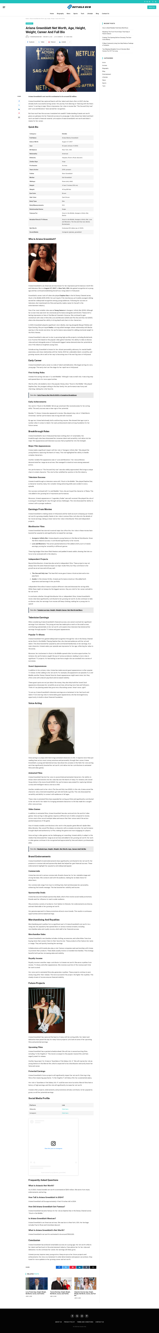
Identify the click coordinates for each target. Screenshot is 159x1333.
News (68, 13)
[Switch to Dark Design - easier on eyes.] (153, 1)
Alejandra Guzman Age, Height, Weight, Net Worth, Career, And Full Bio (85, 1293)
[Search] (155, 1)
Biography (60, 13)
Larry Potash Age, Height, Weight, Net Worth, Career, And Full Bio (36, 1292)
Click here (65, 1109)
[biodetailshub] (79, 7)
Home (52, 13)
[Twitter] (19, 105)
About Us (152, 7)
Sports (75, 13)
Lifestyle (90, 13)
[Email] (19, 117)
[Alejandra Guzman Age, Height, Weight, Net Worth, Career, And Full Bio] (85, 1283)
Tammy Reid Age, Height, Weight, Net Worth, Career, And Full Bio (60, 1292)
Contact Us (105, 13)
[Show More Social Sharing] (69, 42)
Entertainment (106, 74)
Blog (97, 13)
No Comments (59, 36)
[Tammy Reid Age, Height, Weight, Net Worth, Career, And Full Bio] (61, 1283)
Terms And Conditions (85, 1322)
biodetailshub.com (36, 36)
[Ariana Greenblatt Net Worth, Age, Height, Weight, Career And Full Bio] (61, 91)
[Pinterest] (19, 113)
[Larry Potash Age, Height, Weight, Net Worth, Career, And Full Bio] (37, 1283)
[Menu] (4, 7)
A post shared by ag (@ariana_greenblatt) (53, 1172)
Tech (82, 13)
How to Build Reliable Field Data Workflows (115, 28)
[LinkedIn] (19, 109)
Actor (104, 62)
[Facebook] (19, 101)
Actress (104, 65)
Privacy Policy (69, 1322)
